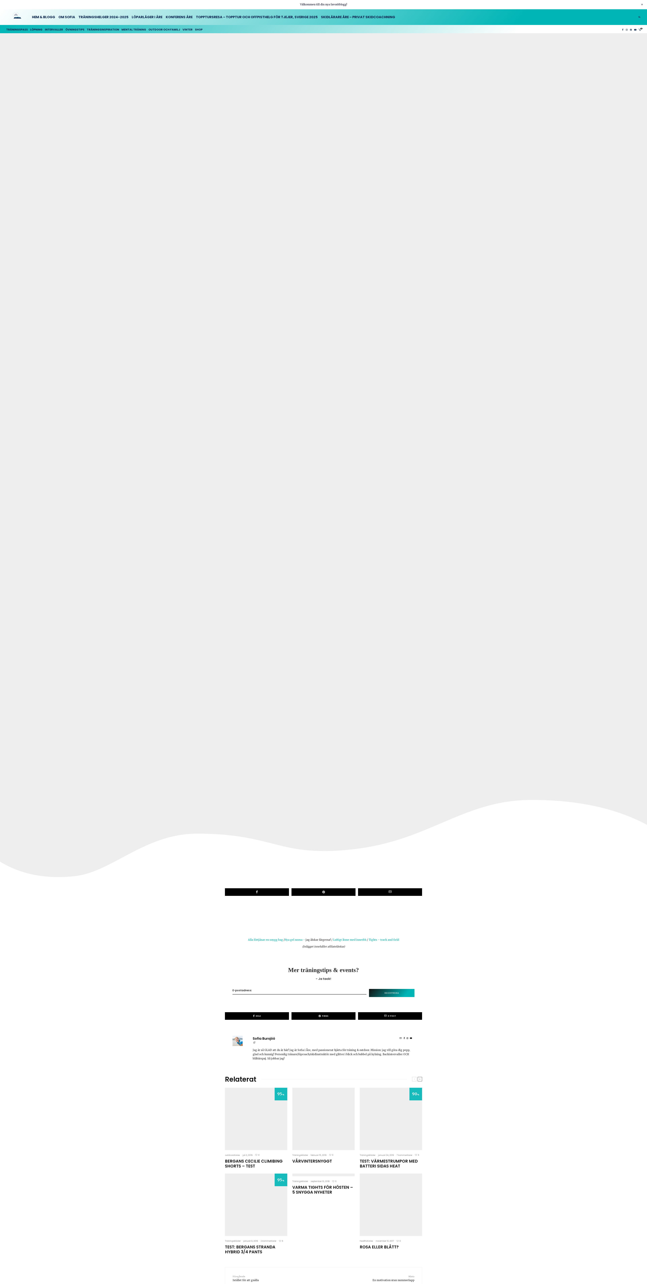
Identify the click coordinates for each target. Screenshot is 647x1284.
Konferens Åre (179, 17)
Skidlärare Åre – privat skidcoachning (358, 17)
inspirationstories (313, 466)
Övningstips (74, 30)
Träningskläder (300, 1155)
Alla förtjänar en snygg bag (265, 939)
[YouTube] (635, 29)
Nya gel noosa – (295, 939)
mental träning (133, 30)
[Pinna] (323, 892)
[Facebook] (623, 29)
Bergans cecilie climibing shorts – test (254, 1164)
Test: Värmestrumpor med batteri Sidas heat (389, 1164)
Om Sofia (66, 17)
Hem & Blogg (43, 17)
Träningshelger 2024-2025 (103, 17)
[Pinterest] (631, 29)
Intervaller (54, 30)
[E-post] (390, 892)
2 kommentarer (268, 1240)
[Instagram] (627, 29)
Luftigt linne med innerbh (349, 939)
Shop (199, 30)
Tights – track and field (384, 939)
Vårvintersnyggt (312, 1161)
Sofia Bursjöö (264, 1038)
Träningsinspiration (103, 30)
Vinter (187, 30)
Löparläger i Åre (147, 17)
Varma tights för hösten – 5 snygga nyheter (322, 1190)
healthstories (366, 1240)
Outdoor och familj (164, 30)
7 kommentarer (404, 1155)
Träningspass (17, 30)
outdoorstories (232, 1155)
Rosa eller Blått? (379, 1247)
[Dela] (257, 892)
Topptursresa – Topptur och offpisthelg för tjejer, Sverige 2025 (257, 17)
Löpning (36, 30)
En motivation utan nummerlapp (393, 1278)
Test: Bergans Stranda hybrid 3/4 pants (250, 1249)
